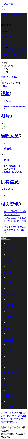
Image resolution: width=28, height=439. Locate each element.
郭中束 (12, 169)
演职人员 (10, 135)
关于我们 (5, 413)
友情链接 (18, 419)
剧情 (6, 45)
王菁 (18, 166)
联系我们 (22, 416)
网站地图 (16, 413)
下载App (5, 86)
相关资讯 (10, 203)
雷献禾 (12, 166)
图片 (5, 116)
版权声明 (11, 416)
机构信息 (10, 181)
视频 (5, 93)
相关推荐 (5, 238)
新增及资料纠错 (14, 14)
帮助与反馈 (6, 419)
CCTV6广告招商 (9, 422)
